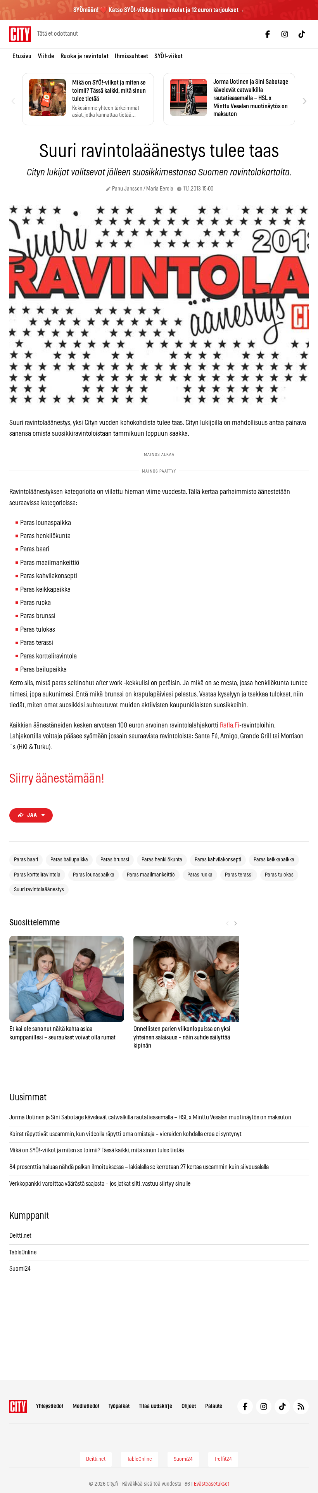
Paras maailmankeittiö (151, 875)
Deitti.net (20, 1236)
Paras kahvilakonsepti (218, 860)
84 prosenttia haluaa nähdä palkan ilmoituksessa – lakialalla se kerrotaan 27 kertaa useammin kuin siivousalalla (139, 1167)
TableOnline (22, 1252)
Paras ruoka (200, 875)
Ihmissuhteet (131, 56)
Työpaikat (119, 1406)
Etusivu (22, 56)
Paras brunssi (114, 860)
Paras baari (26, 860)
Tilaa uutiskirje (155, 1406)
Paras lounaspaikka (93, 875)
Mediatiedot (86, 1406)
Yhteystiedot (49, 1406)
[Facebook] (268, 34)
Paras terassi (238, 875)
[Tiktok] (302, 34)
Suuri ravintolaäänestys (39, 889)
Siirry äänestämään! (56, 778)
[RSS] (301, 1406)
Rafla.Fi (229, 725)
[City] (18, 1406)
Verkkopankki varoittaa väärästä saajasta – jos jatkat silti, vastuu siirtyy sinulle (99, 1184)
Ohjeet (188, 1406)
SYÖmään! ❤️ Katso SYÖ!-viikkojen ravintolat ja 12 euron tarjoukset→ (159, 10)
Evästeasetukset (211, 1484)
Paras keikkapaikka (274, 860)
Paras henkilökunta (162, 860)
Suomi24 (20, 1269)
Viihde (46, 56)
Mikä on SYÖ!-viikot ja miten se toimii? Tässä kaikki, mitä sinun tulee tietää (96, 1150)
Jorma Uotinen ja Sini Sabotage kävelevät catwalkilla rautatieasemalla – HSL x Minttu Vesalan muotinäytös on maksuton (150, 1117)
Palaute (213, 1406)
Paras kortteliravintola (37, 875)
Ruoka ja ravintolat (84, 56)
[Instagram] (285, 34)
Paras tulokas (279, 875)
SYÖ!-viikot (168, 56)
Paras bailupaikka (69, 860)
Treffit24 (223, 1459)
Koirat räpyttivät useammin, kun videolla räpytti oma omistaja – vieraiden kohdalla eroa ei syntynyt (125, 1134)
